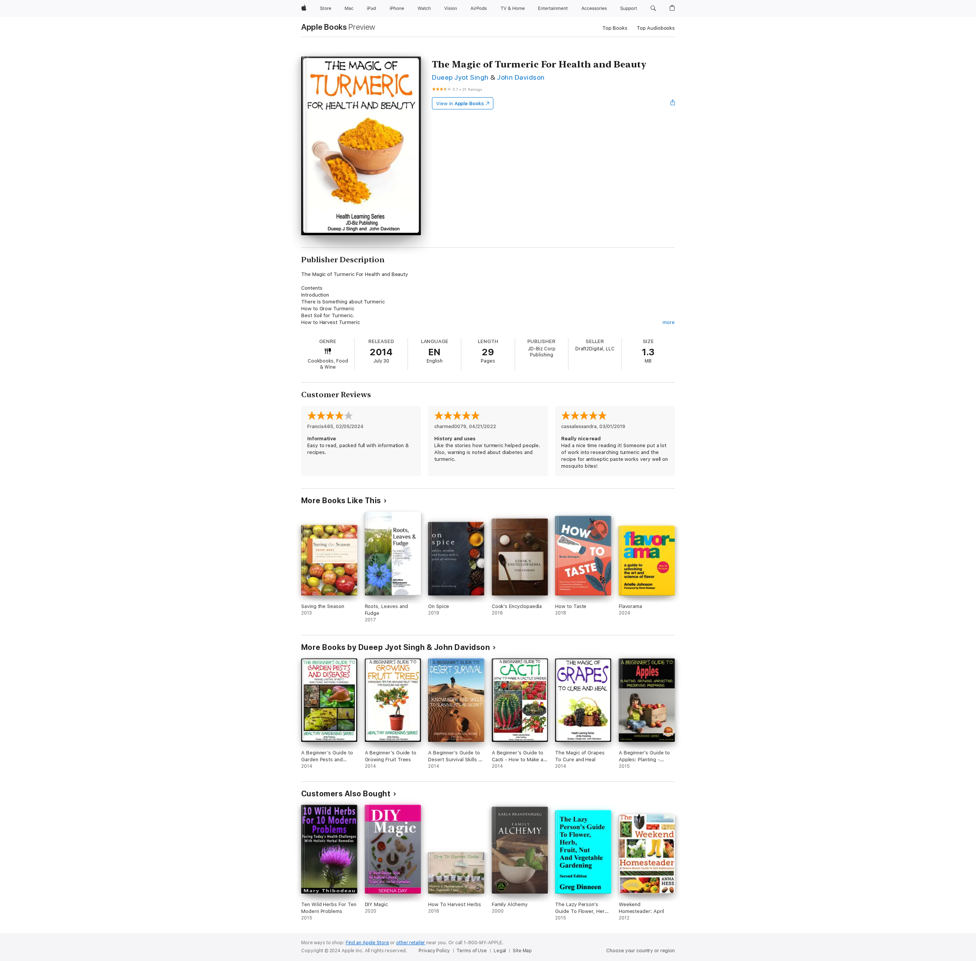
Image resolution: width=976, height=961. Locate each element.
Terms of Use (471, 950)
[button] (653, 8)
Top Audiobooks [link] (656, 28)
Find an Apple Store (367, 942)
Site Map (522, 950)
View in (460, 103)
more (669, 322)
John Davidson (520, 77)
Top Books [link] (615, 28)
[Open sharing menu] (672, 103)
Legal (500, 950)
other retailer (410, 942)
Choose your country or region (640, 950)
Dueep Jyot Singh (460, 77)
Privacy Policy (434, 950)
